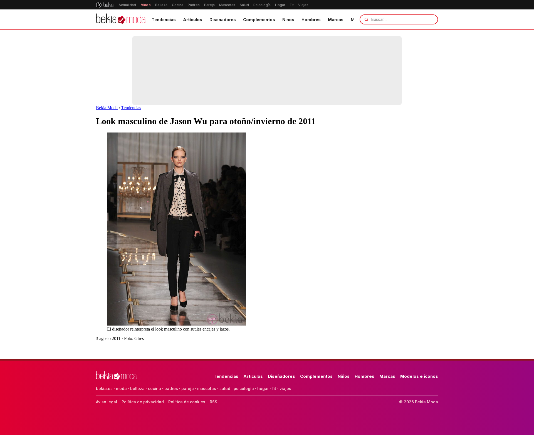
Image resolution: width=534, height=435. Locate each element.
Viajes (303, 5)
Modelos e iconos (419, 376)
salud (224, 388)
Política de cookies (186, 401)
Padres (194, 5)
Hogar (280, 5)
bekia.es (104, 388)
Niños (288, 19)
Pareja (209, 5)
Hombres (311, 19)
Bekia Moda (107, 107)
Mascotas (227, 5)
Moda (145, 5)
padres (171, 388)
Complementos (259, 19)
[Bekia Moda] (120, 19)
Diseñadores (222, 19)
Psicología (262, 5)
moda (121, 388)
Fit (292, 5)
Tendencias (164, 19)
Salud (244, 5)
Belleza (161, 5)
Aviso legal (106, 401)
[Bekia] (104, 5)
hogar (263, 388)
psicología (244, 388)
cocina (154, 388)
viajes (285, 388)
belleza (137, 388)
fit (274, 388)
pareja (187, 388)
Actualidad (127, 5)
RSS (213, 401)
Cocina (177, 5)
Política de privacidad (143, 401)
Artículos (192, 19)
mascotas (206, 388)
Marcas (335, 19)
